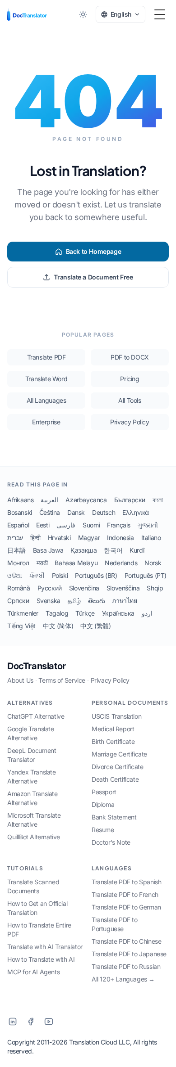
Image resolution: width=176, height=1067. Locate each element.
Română (18, 588)
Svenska (48, 600)
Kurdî (137, 550)
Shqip (155, 588)
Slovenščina (123, 588)
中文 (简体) (58, 626)
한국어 (113, 550)
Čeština (49, 512)
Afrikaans (20, 500)
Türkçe (85, 613)
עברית (15, 537)
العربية (49, 500)
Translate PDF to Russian (126, 966)
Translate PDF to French (125, 894)
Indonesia (120, 537)
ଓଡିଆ (14, 575)
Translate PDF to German (126, 907)
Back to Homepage (93, 251)
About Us (20, 680)
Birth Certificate (113, 741)
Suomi (91, 525)
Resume (103, 829)
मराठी (42, 563)
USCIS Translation (116, 716)
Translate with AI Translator (45, 946)
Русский (49, 588)
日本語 (16, 550)
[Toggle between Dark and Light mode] (83, 14)
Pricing (129, 379)
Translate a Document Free (93, 277)
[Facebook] (31, 1022)
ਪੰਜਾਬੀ (37, 575)
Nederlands (121, 563)
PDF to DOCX (130, 357)
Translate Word (46, 379)
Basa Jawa (48, 550)
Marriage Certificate (119, 754)
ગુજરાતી (147, 525)
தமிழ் (74, 600)
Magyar (89, 537)
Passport (104, 792)
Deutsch (103, 512)
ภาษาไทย (124, 600)
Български (129, 500)
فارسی (65, 525)
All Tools (129, 400)
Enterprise (46, 422)
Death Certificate (115, 779)
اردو (147, 613)
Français (118, 525)
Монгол (18, 563)
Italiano (151, 537)
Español (18, 525)
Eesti (42, 525)
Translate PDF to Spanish (126, 882)
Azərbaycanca (86, 500)
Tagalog (57, 613)
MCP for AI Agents (33, 972)
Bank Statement (114, 817)
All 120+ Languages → (123, 979)
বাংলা (157, 500)
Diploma (103, 804)
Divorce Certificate (117, 766)
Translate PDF (46, 357)
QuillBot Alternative (33, 837)
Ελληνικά (135, 512)
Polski (60, 575)
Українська (118, 613)
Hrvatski (59, 537)
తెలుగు (96, 600)
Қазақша (83, 550)
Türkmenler (22, 613)
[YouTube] (49, 1022)
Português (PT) (146, 575)
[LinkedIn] (13, 1022)
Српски (18, 600)
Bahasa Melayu (76, 563)
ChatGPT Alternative (35, 716)
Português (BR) (96, 575)
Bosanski (19, 512)
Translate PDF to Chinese (126, 941)
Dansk (76, 512)
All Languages (46, 400)
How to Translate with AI (40, 959)
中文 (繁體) (95, 626)
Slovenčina (84, 588)
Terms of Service (61, 680)
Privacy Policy (129, 422)
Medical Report (113, 729)
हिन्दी (35, 537)
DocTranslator (36, 666)
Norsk (152, 563)
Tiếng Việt (21, 626)
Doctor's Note (111, 842)
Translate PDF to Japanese (129, 954)
